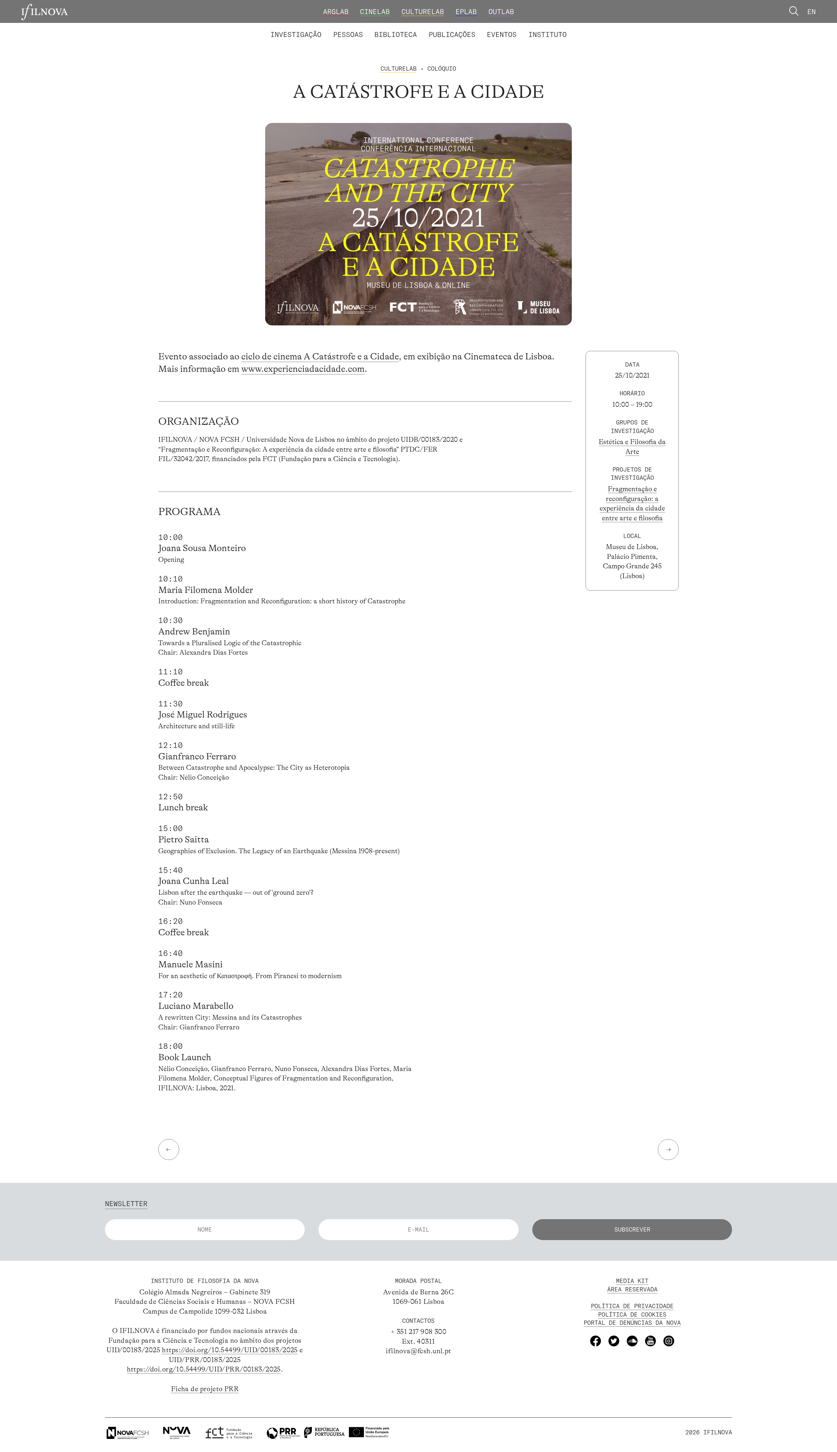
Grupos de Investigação (440, 28)
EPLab (466, 11)
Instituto (547, 34)
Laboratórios (245, 28)
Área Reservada (632, 1289)
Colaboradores (390, 28)
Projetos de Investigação (332, 28)
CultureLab (422, 11)
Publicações (452, 34)
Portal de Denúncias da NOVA (632, 1322)
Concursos (597, 28)
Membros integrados (315, 28)
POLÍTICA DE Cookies (632, 1314)
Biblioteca (395, 34)
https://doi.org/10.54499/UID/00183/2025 (230, 1350)
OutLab (501, 11)
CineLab (375, 11)
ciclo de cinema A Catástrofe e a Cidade (320, 356)
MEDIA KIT (632, 1281)
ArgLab (336, 11)
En (811, 11)
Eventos (502, 34)
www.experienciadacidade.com (303, 369)
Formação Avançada (532, 28)
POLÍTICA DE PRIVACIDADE (632, 1306)
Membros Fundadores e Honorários (494, 28)
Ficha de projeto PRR (205, 1389)
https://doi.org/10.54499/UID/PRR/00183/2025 (204, 1369)
